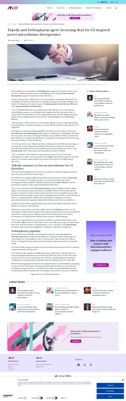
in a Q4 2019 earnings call (61, 227)
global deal (37, 178)
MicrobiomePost (13, 361)
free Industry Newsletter (50, 274)
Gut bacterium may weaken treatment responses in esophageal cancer (102, 293)
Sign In (112, 2)
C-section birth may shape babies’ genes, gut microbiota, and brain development (28, 309)
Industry (14, 24)
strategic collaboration (42, 210)
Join (98, 2)
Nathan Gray (15, 40)
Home (8, 24)
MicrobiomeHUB (41, 361)
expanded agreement (38, 204)
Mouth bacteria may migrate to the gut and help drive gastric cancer (104, 117)
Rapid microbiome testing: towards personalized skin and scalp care (104, 181)
